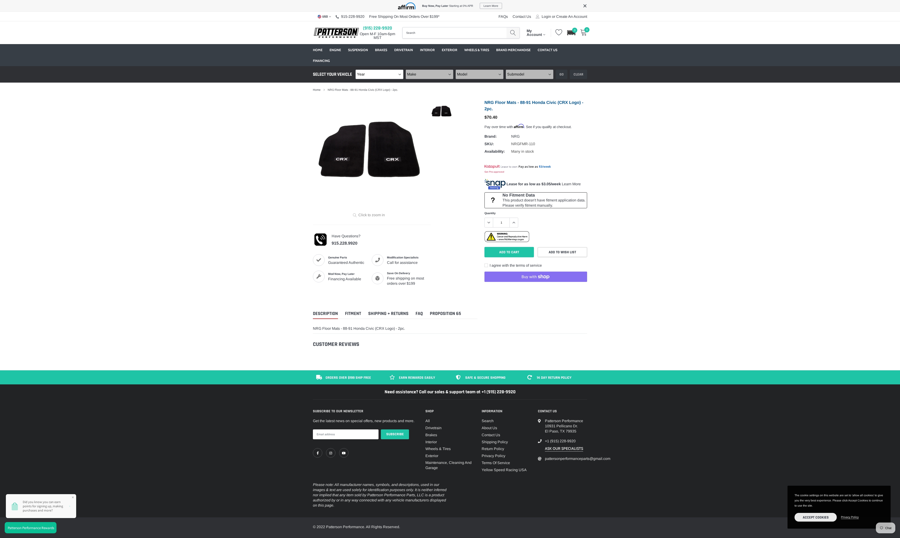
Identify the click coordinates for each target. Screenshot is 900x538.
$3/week (545, 166)
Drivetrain (403, 50)
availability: (494, 151)
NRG (515, 136)
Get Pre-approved (494, 171)
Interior (427, 50)
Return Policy (493, 449)
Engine (335, 50)
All (427, 421)
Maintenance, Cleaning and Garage (448, 465)
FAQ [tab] (419, 314)
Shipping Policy (495, 442)
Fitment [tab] (353, 314)
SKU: (489, 144)
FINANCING (321, 61)
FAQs (503, 17)
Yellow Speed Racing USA (504, 470)
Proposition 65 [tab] (445, 314)
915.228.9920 (344, 243)
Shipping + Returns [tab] (388, 314)
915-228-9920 (352, 17)
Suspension (358, 50)
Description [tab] (325, 314)
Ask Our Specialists (564, 448)
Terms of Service (496, 463)
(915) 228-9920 (377, 28)
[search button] (512, 32)
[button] (571, 33)
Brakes (381, 50)
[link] (317, 453)
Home (317, 50)
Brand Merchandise (513, 50)
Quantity (490, 213)
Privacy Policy (493, 456)
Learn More (571, 184)
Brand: (490, 136)
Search (488, 421)
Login (546, 17)
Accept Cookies (816, 517)
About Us (489, 428)
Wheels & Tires (476, 50)
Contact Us (522, 17)
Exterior (449, 50)
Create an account (571, 17)
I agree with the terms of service (515, 265)
